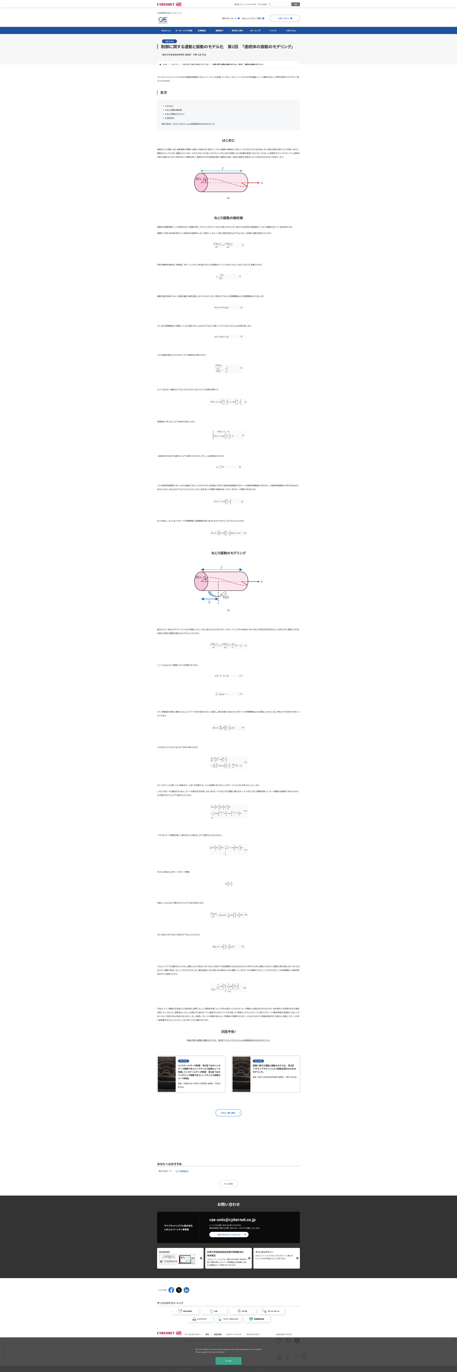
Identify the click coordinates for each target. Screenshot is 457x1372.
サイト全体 (262, 4)
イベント (273, 30)
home (165, 64)
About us (166, 30)
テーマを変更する (182, 1171)
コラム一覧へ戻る (228, 1112)
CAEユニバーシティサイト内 (246, 4)
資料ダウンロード (229, 18)
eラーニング (255, 30)
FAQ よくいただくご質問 (251, 18)
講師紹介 (220, 30)
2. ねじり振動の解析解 (173, 110)
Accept (228, 1361)
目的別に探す (237, 30)
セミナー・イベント (233, 1334)
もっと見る (228, 1183)
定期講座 (202, 30)
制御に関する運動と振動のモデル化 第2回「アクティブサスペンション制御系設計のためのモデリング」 (228, 1040)
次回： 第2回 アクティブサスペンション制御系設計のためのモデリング (188, 123)
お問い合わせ (283, 18)
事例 (207, 1334)
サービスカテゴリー (192, 1334)
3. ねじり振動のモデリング (174, 114)
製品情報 (218, 1334)
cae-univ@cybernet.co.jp (232, 1219)
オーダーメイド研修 (183, 30)
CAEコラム (291, 30)
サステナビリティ (252, 1334)
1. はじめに (169, 105)
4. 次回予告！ (170, 118)
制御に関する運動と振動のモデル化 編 (196, 64)
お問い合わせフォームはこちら (229, 1234)
